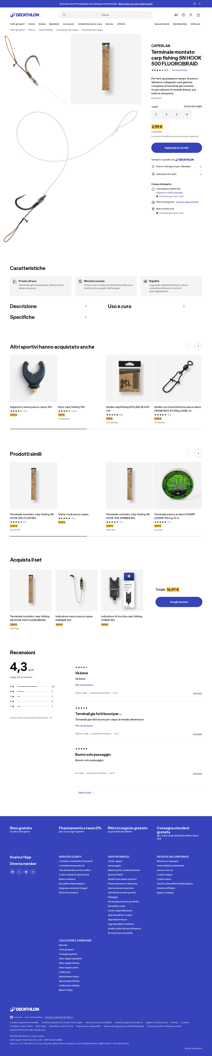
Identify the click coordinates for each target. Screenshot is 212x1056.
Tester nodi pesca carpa (73, 514)
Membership (180, 24)
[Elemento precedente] (189, 346)
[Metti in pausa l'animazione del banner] (194, 3)
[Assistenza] (183, 15)
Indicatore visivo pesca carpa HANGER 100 (74, 618)
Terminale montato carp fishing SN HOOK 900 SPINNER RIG (128, 516)
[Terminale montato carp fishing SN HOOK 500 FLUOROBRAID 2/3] (35, 69)
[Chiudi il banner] (199, 3)
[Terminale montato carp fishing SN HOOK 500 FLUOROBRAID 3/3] (70, 174)
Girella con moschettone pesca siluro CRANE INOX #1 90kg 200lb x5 (177, 408)
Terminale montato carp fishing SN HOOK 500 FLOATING (32, 516)
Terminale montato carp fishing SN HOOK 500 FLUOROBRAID (30, 618)
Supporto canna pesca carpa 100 (31, 407)
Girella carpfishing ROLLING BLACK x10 (127, 408)
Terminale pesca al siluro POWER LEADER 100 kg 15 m (174, 516)
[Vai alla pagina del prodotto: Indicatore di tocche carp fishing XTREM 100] (122, 590)
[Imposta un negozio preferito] (176, 15)
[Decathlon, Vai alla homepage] (24, 15)
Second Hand (161, 24)
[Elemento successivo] (198, 346)
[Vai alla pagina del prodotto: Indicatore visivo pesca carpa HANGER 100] (76, 590)
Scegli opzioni (179, 601)
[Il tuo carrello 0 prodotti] (198, 15)
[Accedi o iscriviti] (191, 15)
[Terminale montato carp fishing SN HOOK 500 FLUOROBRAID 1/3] (106, 69)
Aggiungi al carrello (177, 147)
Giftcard (195, 24)
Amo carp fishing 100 (71, 407)
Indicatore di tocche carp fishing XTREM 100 (121, 618)
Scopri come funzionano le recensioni (29, 718)
